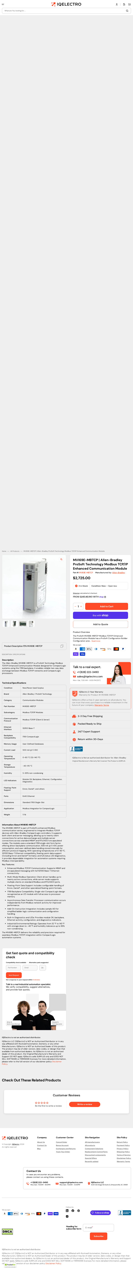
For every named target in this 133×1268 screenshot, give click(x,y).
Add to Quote (100, 624)
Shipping (76, 593)
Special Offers (91, 1158)
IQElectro (15, 1144)
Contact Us (42, 1145)
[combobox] (66, 11)
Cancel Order (61, 1142)
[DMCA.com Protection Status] (7, 1234)
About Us (41, 1142)
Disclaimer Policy (124, 1158)
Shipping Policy (123, 1152)
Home (4, 551)
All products (90, 1145)
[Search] (127, 11)
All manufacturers (92, 1142)
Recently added (91, 1161)
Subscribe (98, 1236)
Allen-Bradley (118, 572)
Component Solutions (94, 1149)
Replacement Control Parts (96, 1152)
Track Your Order (63, 1152)
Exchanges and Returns (66, 1149)
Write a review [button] (84, 1104)
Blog (39, 1149)
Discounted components (95, 1155)
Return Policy (122, 1142)
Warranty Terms (101, 705)
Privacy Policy (122, 1149)
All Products (14, 551)
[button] (3, 4)
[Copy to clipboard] (61, 646)
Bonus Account (62, 1145)
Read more (96, 641)
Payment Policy (123, 1145)
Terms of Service (124, 1155)
